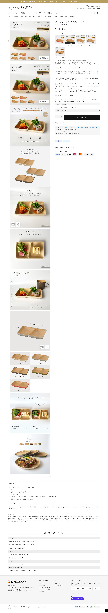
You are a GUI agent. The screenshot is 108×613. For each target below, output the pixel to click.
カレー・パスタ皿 (18, 558)
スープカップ (19, 564)
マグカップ (12, 564)
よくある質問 (58, 585)
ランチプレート (94, 127)
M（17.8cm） (20, 554)
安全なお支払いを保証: (61, 151)
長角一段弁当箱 (13, 570)
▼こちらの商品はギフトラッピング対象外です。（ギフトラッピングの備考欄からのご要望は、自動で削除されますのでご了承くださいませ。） (77, 100)
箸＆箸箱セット (22, 570)
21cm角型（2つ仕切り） (15, 544)
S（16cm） (12, 554)
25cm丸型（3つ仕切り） (30, 541)
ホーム (9, 16)
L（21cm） (28, 554)
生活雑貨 (64, 127)
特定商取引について (44, 587)
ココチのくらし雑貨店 (20, 7)
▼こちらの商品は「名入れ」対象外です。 (66, 107)
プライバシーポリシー (45, 589)
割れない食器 (84, 127)
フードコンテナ (32, 570)
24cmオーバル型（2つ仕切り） (17, 548)
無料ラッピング (59, 583)
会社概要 (41, 591)
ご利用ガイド (43, 583)
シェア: (57, 138)
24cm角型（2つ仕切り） (30, 544)
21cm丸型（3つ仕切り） (15, 541)
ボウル (10, 558)
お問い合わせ (43, 585)
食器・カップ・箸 (74, 127)
